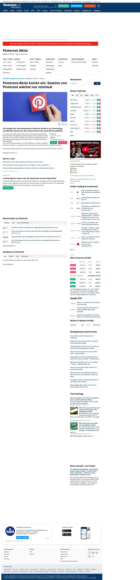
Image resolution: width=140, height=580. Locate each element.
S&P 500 (68, 569)
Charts (53, 139)
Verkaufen (62, 142)
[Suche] (56, 6)
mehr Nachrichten (9, 246)
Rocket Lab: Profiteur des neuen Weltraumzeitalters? (90, 223)
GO (97, 83)
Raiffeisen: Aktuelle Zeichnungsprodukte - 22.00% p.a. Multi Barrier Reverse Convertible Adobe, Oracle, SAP (90, 216)
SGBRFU (97, 279)
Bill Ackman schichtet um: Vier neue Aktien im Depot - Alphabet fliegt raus (84, 363)
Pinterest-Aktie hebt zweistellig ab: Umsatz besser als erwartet (31, 237)
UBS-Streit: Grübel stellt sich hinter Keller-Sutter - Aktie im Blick (84, 352)
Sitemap (6, 559)
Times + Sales (7, 66)
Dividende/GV (50, 69)
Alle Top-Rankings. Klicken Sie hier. (81, 436)
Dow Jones (43, 569)
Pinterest (53, 134)
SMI (4, 1)
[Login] (98, 5)
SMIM (22, 569)
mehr (72, 136)
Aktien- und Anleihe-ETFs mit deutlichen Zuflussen (90, 238)
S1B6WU (97, 283)
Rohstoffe (68, 11)
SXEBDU (97, 286)
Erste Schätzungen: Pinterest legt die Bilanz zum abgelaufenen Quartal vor (35, 240)
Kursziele (33, 69)
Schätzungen (50, 66)
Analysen (33, 66)
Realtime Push (21, 69)
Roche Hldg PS (75, 128)
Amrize (72, 121)
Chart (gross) (20, 62)
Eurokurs (15, 571)
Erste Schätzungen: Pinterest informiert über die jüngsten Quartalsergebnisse (36, 231)
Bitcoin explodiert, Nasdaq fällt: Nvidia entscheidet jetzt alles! (90, 192)
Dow (23, 1)
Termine (61, 62)
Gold (64, 1)
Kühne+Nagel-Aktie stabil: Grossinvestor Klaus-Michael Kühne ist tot (83, 386)
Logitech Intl (74, 103)
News (12, 11)
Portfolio (95, 62)
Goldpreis (80, 569)
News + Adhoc (34, 62)
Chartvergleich (21, 66)
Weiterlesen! (8, 188)
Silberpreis (23, 571)
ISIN (17, 54)
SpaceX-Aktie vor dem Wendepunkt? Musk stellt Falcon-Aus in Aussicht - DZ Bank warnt (84, 358)
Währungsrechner (71, 571)
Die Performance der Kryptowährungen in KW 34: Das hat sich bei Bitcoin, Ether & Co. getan (84, 374)
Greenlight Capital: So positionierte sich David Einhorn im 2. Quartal (84, 381)
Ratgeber (97, 11)
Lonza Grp (73, 125)
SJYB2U (98, 265)
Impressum (64, 552)
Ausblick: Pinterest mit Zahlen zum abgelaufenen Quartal (30, 227)
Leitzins (87, 571)
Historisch (6, 73)
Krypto (45, 11)
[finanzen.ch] (12, 5)
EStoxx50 (53, 1)
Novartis (73, 117)
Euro (42, 1)
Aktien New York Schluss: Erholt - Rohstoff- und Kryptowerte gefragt (84, 342)
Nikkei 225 (61, 569)
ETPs (38, 11)
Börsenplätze (7, 69)
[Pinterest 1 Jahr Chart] (96, 325)
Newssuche (75, 79)
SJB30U (98, 272)
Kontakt (6, 552)
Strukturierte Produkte (78, 62)
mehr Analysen (7, 264)
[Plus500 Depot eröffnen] (14, 7)
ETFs (32, 11)
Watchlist (95, 66)
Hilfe (30, 552)
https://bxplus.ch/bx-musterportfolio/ (82, 176)
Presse (6, 556)
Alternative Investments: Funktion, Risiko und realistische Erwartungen (88, 316)
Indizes (19, 11)
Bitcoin (74, 1)
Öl (94, 1)
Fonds (26, 11)
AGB (61, 559)
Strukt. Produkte (56, 11)
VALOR (5, 54)
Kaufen (53, 142)
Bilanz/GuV (49, 62)
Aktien (5, 11)
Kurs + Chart (7, 62)
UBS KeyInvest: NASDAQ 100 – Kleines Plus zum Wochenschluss (90, 208)
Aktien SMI (7, 569)
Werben (31, 554)
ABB (71, 132)
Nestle (72, 114)
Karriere (6, 554)
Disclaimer (63, 556)
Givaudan (73, 110)
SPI (14, 1)
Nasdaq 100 (52, 569)
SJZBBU (98, 269)
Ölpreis (81, 571)
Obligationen (86, 11)
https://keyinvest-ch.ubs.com (86, 294)
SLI (17, 569)
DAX (33, 1)
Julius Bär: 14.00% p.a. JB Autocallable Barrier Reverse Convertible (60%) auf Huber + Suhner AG (90, 230)
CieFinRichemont (75, 107)
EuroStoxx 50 (34, 569)
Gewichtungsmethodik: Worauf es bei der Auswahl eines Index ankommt (88, 309)
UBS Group (73, 100)
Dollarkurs (7, 571)
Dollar (84, 1)
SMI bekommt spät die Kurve (90, 203)
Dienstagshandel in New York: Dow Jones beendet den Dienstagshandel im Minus (84, 347)
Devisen (77, 11)
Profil (60, 66)
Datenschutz (64, 554)
